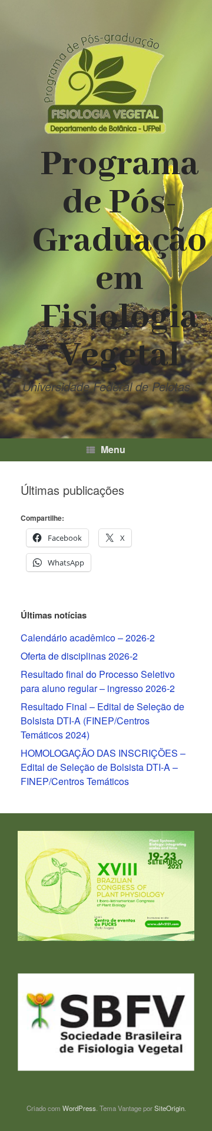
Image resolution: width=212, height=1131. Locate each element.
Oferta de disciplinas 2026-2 (79, 656)
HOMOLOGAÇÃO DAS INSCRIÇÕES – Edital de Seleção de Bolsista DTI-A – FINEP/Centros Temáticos (103, 767)
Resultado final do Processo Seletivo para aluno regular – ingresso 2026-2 (98, 681)
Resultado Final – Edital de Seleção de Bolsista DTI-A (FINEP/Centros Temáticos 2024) (102, 720)
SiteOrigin (169, 1108)
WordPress (79, 1108)
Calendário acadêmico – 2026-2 (88, 637)
